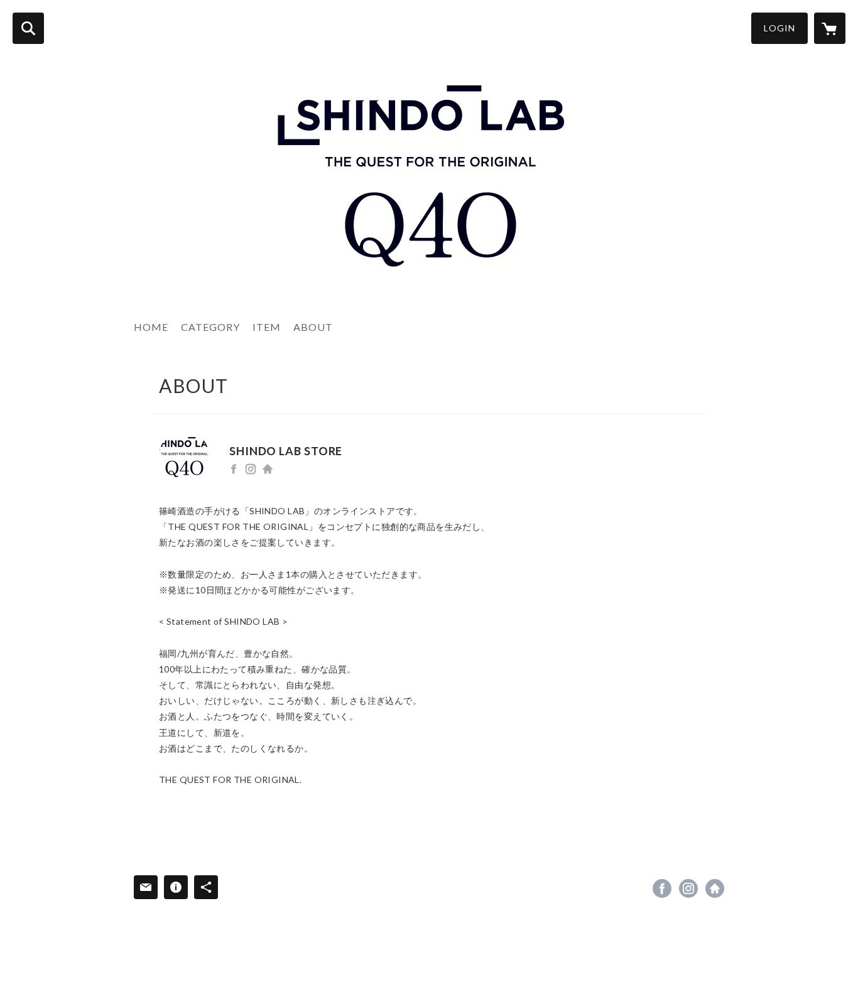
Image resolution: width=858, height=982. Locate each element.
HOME (151, 327)
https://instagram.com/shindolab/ (250, 469)
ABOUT (313, 327)
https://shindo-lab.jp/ (267, 469)
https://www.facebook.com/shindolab (233, 469)
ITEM (267, 327)
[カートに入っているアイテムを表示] (829, 28)
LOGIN (779, 28)
